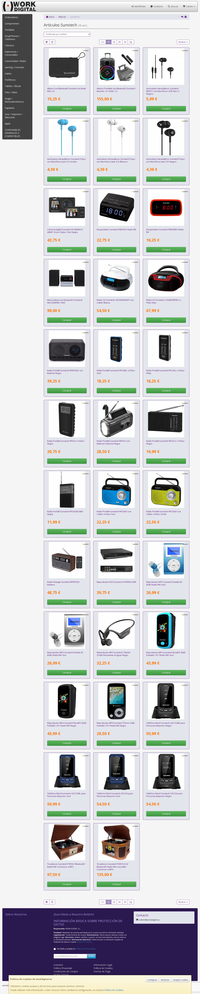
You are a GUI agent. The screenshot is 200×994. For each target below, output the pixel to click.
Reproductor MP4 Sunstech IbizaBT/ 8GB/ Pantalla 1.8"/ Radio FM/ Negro (67, 724)
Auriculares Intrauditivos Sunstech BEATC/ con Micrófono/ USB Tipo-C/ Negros (163, 91)
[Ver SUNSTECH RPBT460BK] (67, 348)
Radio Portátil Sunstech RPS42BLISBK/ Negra (65, 513)
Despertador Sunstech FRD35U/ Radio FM (116, 229)
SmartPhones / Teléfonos (12, 38)
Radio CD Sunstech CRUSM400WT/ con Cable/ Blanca (115, 301)
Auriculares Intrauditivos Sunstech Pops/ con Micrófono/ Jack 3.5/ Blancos (116, 160)
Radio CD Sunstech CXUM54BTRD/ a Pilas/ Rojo (163, 301)
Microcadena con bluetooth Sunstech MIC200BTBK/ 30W (64, 301)
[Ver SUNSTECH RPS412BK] (166, 419)
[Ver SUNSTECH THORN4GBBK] (116, 701)
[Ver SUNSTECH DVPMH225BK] (116, 560)
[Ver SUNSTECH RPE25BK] (116, 419)
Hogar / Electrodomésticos (14, 100)
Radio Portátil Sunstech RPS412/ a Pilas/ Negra (165, 442)
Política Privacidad (63, 968)
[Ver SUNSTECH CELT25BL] (67, 771)
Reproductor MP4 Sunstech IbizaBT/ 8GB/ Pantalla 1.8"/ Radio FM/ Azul (166, 654)
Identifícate (140, 6)
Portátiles (10, 29)
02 (114, 42)
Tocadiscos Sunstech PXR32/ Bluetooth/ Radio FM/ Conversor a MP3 (66, 865)
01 (109, 42)
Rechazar (165, 980)
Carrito (189, 6)
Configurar (152, 980)
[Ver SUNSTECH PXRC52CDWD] (116, 842)
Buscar (174, 6)
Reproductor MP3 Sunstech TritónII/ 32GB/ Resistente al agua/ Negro (113, 654)
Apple (7, 123)
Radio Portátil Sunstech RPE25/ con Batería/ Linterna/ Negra (113, 442)
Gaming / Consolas (14, 67)
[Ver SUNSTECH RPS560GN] (166, 489)
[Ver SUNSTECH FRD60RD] (166, 207)
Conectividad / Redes (15, 61)
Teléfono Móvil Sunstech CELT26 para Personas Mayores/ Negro (164, 795)
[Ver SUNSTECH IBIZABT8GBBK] (67, 701)
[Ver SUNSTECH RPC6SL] (166, 348)
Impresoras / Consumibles (11, 53)
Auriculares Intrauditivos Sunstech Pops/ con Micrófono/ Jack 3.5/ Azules (66, 160)
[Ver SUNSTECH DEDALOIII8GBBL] (166, 560)
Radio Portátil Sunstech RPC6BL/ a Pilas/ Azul (116, 372)
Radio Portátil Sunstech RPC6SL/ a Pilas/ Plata (165, 372)
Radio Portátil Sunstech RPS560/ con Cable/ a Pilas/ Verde (163, 513)
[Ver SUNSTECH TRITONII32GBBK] (116, 630)
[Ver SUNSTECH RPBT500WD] (67, 560)
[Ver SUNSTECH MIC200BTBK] (67, 278)
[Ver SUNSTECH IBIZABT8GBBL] (166, 630)
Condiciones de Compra (66, 971)
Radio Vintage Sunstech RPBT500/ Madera (63, 583)
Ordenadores (11, 17)
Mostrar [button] (182, 42)
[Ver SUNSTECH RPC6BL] (116, 348)
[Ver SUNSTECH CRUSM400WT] (116, 278)
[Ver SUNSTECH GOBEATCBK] (67, 66)
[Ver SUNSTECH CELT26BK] (166, 771)
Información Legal (103, 964)
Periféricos (10, 79)
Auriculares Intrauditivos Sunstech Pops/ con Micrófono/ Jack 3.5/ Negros (165, 160)
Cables (8, 73)
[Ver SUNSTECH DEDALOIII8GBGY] (67, 630)
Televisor (9, 45)
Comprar (66, 108)
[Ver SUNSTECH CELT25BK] (166, 701)
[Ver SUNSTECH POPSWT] (116, 137)
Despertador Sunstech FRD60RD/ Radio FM (165, 231)
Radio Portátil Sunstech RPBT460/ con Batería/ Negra (65, 372)
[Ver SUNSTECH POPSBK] (166, 137)
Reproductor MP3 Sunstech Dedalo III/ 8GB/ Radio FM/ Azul (164, 583)
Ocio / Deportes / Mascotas (13, 116)
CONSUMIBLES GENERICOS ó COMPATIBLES (12, 133)
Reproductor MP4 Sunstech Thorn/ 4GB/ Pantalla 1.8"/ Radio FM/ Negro (116, 724)
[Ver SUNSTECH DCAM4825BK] (67, 207)
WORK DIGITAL (61, 974)
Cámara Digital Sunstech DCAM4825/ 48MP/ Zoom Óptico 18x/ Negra (65, 231)
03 (119, 42)
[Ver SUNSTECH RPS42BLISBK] (67, 489)
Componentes (12, 23)
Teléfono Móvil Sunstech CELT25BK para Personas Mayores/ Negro (165, 724)
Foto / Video (11, 92)
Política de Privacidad (84, 942)
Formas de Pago (102, 971)
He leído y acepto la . (76, 948)
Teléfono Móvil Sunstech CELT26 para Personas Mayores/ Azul (115, 795)
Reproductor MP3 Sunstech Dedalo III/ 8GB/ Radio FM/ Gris (65, 654)
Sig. (130, 42)
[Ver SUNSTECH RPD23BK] (67, 419)
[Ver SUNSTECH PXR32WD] (67, 842)
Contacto (158, 6)
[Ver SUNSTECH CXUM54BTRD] (166, 278)
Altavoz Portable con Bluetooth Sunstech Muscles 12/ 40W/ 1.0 (116, 90)
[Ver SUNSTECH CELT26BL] (116, 771)
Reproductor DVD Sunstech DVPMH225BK (116, 582)
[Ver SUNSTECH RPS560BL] (116, 489)
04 (125, 42)
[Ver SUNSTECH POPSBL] (67, 137)
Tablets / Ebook (13, 86)
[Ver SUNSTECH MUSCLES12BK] (116, 66)
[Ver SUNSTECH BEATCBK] (166, 66)
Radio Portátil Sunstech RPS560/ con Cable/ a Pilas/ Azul (114, 513)
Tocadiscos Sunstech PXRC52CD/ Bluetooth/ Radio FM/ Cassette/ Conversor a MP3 (112, 867)
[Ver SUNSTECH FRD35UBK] (116, 207)
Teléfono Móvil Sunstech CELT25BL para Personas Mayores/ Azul (66, 795)
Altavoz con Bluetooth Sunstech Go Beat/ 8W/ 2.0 (66, 90)
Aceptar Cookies (180, 980)
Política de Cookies (113, 990)
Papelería (9, 107)
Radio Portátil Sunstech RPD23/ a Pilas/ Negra (65, 442)
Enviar (91, 956)
